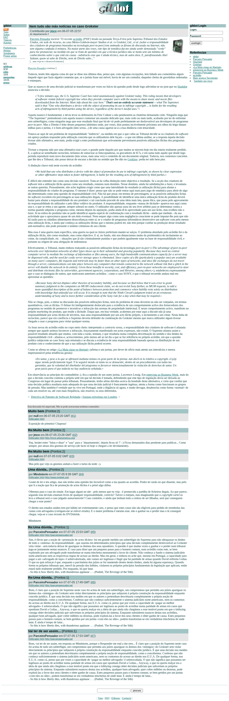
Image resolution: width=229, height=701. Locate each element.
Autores (7, 42)
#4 (81, 474)
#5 (93, 531)
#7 (93, 635)
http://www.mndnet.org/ (57, 477)
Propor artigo (10, 56)
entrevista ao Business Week (162, 374)
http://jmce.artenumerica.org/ (60, 438)
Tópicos (7, 40)
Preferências (9, 48)
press (6, 82)
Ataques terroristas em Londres (99, 396)
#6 (93, 582)
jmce (53, 31)
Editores (115, 698)
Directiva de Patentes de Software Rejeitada (55, 396)
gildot (196, 56)
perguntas (8, 77)
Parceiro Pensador (40, 38)
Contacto (126, 698)
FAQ (5, 37)
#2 (74, 434)
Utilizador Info (36, 419)
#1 (73, 415)
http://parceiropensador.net (59, 535)
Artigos (7, 50)
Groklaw (133, 159)
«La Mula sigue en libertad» (73, 349)
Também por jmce (203, 81)
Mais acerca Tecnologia (205, 78)
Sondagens (9, 53)
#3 (71, 456)
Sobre (6, 34)
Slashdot (182, 86)
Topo (5, 32)
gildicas (7, 66)
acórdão (77, 38)
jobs (5, 72)
